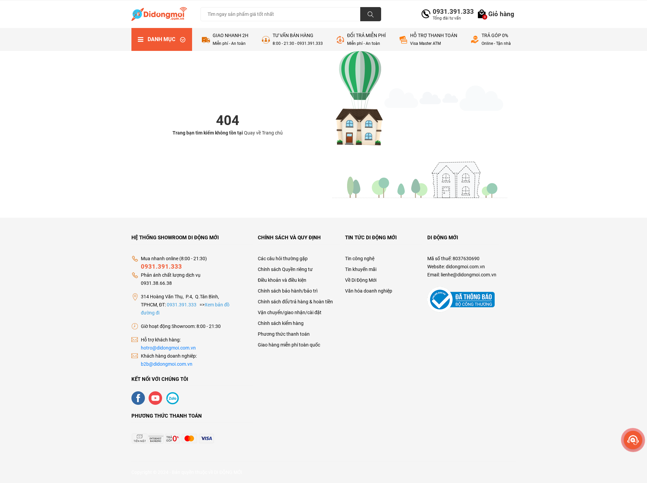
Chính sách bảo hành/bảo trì (287, 291)
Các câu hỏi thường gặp (283, 258)
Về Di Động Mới (360, 280)
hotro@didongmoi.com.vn (168, 348)
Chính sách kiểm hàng (281, 323)
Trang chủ (272, 132)
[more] (633, 440)
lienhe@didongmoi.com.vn (468, 274)
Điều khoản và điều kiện (282, 280)
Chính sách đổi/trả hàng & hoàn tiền (295, 301)
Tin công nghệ (359, 258)
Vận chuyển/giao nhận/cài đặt (289, 312)
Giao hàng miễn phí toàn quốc (289, 345)
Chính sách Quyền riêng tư (285, 269)
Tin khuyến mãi (360, 269)
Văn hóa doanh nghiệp (368, 291)
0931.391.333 (450, 12)
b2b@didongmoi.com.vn (166, 364)
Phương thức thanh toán (284, 334)
